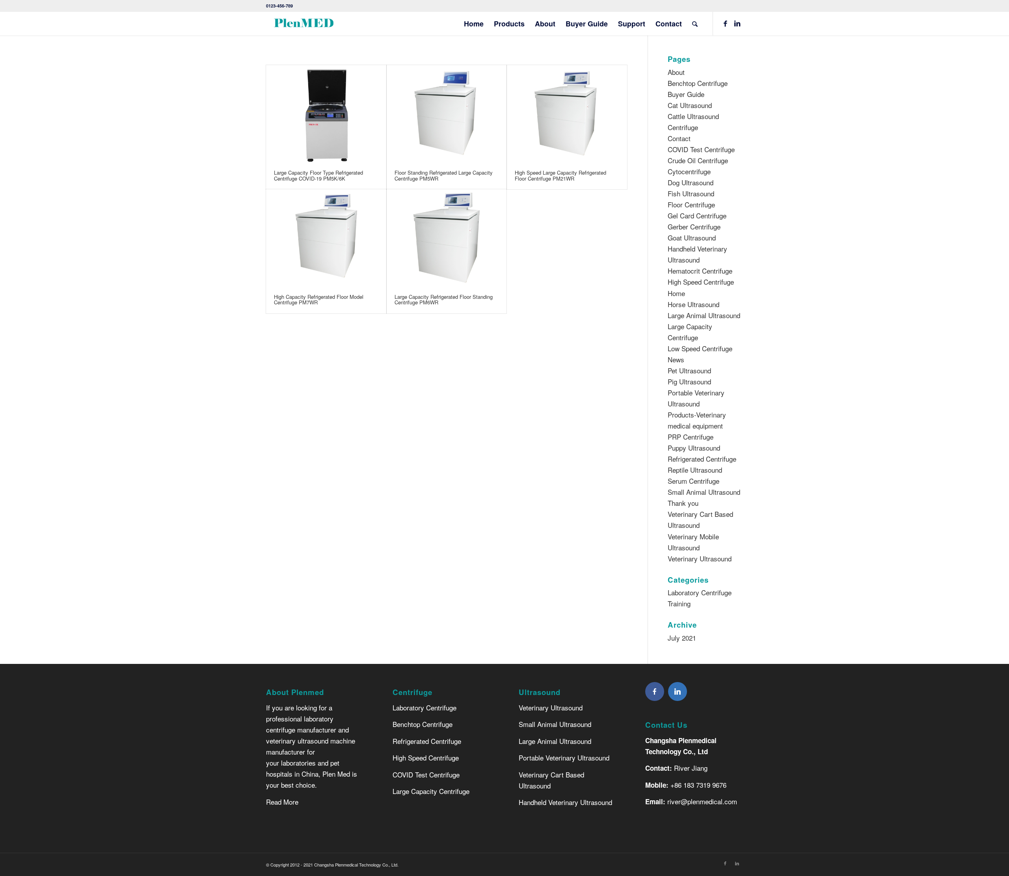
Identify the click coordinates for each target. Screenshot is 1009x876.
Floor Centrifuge (691, 204)
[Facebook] (654, 691)
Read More (282, 802)
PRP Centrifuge (690, 437)
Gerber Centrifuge (694, 226)
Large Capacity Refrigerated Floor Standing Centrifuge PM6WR (444, 299)
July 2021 (682, 638)
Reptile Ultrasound (695, 470)
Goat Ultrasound (692, 237)
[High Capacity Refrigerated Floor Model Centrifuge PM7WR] (326, 237)
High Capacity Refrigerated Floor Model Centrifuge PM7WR (318, 299)
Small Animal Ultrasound (704, 492)
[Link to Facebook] (725, 23)
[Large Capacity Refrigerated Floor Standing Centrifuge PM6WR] (447, 237)
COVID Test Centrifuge (701, 149)
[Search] (695, 23)
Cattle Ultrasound (693, 116)
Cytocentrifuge (689, 171)
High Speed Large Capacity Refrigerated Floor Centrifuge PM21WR (560, 175)
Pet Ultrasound (689, 370)
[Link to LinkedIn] (737, 23)
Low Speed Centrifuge (700, 348)
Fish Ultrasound (691, 193)
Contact (679, 138)
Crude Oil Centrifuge (698, 160)
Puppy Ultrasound (694, 448)
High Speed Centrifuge (701, 282)
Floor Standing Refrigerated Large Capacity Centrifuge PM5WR (444, 175)
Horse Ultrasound (693, 304)
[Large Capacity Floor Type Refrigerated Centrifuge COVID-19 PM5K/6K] (326, 113)
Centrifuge (683, 127)
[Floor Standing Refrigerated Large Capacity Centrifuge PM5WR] (447, 113)
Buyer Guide (686, 94)
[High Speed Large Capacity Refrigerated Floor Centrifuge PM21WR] (567, 113)
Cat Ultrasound (690, 105)
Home (676, 293)
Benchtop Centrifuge (698, 83)
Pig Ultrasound (689, 381)
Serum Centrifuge (693, 481)
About (676, 72)
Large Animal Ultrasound (704, 315)
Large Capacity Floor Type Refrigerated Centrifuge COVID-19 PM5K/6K (318, 175)
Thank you (683, 503)
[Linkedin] (677, 691)
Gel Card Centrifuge (697, 215)
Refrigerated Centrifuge (702, 459)
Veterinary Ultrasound (700, 558)
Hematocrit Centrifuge (700, 271)
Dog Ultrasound (690, 182)
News (676, 359)
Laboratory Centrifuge (424, 707)
